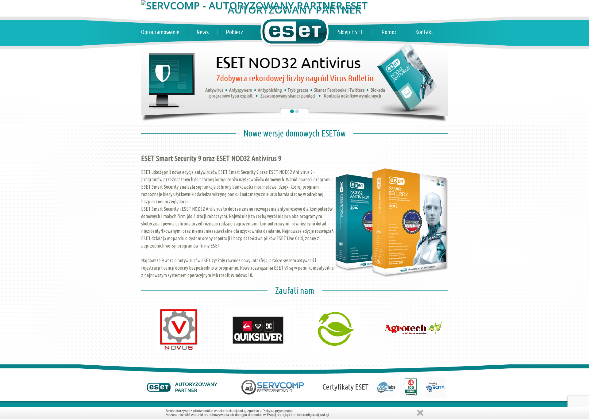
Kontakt (424, 32)
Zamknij (420, 413)
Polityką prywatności (278, 411)
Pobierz (234, 32)
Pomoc (389, 32)
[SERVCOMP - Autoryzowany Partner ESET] (254, 5)
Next (440, 293)
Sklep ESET (350, 32)
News (203, 32)
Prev (149, 293)
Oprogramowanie (160, 32)
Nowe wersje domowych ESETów (295, 133)
